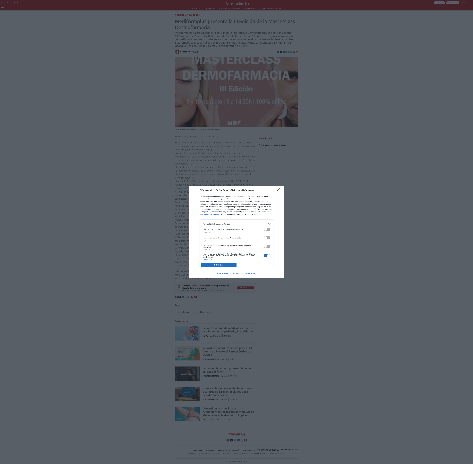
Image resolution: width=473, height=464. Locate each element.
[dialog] (236, 232)
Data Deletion (222, 274)
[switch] (267, 229)
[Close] (279, 190)
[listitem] (236, 224)
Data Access (236, 274)
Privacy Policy (250, 274)
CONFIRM (218, 265)
